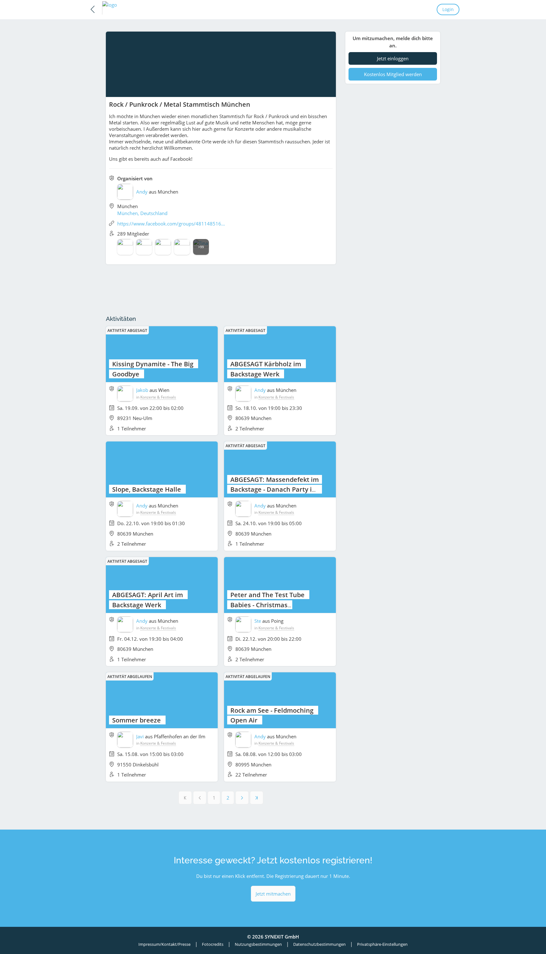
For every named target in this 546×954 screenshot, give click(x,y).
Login (448, 9)
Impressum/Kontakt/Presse (164, 944)
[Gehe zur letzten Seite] (256, 797)
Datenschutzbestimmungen (319, 944)
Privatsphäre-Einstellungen (382, 944)
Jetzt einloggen (393, 58)
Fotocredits (212, 944)
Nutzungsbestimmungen (258, 944)
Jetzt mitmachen (273, 894)
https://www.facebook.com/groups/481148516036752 (172, 223)
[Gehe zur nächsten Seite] (242, 797)
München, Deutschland (142, 213)
